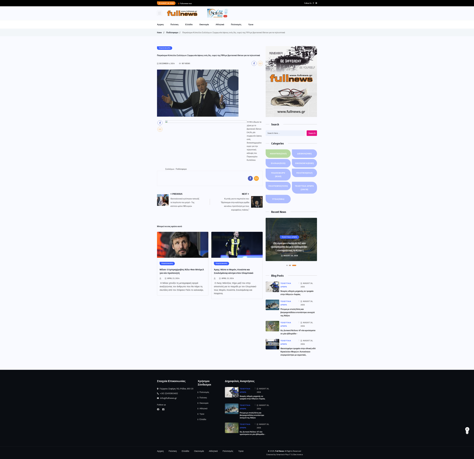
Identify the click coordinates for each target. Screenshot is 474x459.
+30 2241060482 (168, 393)
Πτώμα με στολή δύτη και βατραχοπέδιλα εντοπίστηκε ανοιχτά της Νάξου (297, 312)
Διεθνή (304, 153)
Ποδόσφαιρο (172, 32)
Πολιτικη (174, 24)
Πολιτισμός (236, 24)
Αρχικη (160, 24)
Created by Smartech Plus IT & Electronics (284, 454)
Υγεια (250, 24)
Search (312, 133)
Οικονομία (204, 24)
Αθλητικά (220, 24)
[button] (287, 265)
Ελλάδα (189, 24)
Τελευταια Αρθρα (304, 188)
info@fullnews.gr (168, 398)
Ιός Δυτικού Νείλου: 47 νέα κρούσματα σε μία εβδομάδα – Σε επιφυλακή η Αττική (289, 246)
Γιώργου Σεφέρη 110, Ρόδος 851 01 (176, 388)
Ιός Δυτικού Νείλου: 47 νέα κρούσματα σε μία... (211, 3)
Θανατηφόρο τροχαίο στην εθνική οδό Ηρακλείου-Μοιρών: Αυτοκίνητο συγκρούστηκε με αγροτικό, (298, 351)
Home (159, 32)
